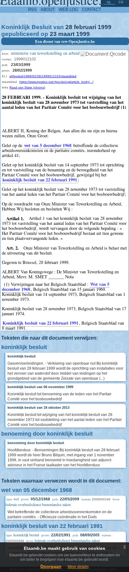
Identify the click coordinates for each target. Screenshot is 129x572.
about (48, 9)
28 (68, 27)
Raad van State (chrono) (27, 87)
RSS (32, 9)
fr (121, 2)
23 (53, 34)
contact (91, 9)
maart (66, 34)
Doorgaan (50, 566)
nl (109, 2)
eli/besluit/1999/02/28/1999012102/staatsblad (42, 76)
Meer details (78, 566)
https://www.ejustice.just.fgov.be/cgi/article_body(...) (56, 82)
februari (85, 27)
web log (68, 9)
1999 (104, 27)
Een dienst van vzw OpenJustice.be (65, 41)
